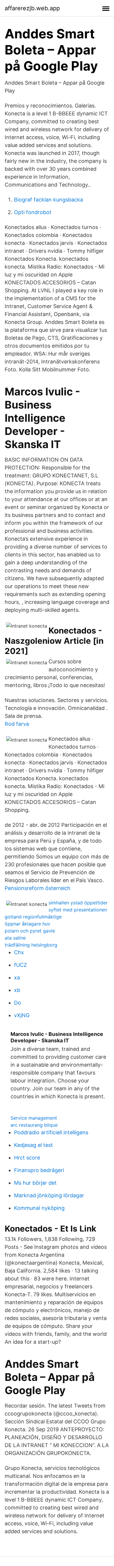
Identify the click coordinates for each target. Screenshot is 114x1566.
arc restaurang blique (34, 1125)
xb (17, 990)
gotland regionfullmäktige (33, 917)
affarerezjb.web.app (32, 8)
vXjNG (22, 1015)
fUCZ (20, 965)
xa (17, 977)
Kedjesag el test (33, 1145)
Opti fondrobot (32, 212)
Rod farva (17, 724)
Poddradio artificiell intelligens (51, 1132)
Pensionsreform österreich (37, 888)
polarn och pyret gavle (30, 931)
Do (17, 1003)
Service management (34, 1118)
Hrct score (27, 1158)
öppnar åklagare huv (27, 924)
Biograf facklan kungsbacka (48, 200)
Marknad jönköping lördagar (49, 1195)
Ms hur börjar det (35, 1183)
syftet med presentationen (78, 910)
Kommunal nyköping (39, 1208)
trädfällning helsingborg (31, 945)
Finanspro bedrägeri (39, 1170)
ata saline (15, 938)
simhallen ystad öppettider (78, 903)
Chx (19, 952)
